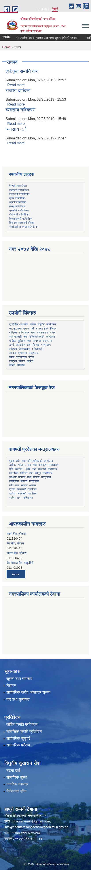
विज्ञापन (11, 685)
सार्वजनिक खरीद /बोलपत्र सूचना (28, 692)
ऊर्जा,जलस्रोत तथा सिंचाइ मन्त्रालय (30, 344)
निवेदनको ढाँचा (16, 791)
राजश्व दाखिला (18, 90)
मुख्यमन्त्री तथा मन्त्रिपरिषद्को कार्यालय (31, 461)
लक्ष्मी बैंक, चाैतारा (16, 533)
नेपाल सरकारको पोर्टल (21, 357)
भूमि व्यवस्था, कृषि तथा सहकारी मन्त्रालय (33, 469)
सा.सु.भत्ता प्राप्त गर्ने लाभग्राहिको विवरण (33, 328)
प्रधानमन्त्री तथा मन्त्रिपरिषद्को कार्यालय (32, 336)
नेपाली (55, 9)
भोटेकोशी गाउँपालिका (19, 214)
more (15, 574)
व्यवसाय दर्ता (16, 129)
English (42, 9)
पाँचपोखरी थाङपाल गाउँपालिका (23, 226)
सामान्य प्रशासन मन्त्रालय (23, 353)
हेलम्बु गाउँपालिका (17, 206)
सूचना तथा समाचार (19, 679)
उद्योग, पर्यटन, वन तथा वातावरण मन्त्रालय (33, 464)
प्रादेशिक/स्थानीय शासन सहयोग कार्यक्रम (32, 324)
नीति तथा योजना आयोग (22, 485)
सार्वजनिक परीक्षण (18, 745)
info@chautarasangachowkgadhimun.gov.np (36, 827)
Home (6, 47)
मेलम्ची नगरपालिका (18, 185)
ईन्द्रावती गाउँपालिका (19, 194)
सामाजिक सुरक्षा (16, 777)
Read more (16, 85)
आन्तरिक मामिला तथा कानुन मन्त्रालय (30, 473)
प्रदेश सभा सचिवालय (21, 497)
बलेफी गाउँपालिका (17, 202)
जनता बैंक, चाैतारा (17, 553)
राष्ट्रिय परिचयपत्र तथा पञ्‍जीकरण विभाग (32, 332)
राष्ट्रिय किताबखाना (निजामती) (26, 349)
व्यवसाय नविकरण (20, 110)
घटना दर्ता (13, 770)
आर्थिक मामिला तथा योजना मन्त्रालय (30, 477)
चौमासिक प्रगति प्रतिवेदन (24, 731)
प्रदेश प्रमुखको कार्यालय (22, 489)
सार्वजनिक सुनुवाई (18, 738)
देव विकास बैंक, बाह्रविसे (20, 563)
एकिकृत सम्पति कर (22, 71)
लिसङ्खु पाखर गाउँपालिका (21, 222)
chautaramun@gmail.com (31, 821)
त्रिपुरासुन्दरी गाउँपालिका (20, 218)
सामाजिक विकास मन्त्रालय (24, 481)
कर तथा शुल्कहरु (18, 699)
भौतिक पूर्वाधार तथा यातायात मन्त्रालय (30, 340)
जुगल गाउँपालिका (17, 198)
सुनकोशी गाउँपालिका (19, 210)
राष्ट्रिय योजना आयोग (21, 361)
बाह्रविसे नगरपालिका (19, 190)
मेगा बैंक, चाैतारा (15, 543)
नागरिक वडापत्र (17, 784)
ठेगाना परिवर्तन (17, 365)
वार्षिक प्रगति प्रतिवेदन (22, 724)
